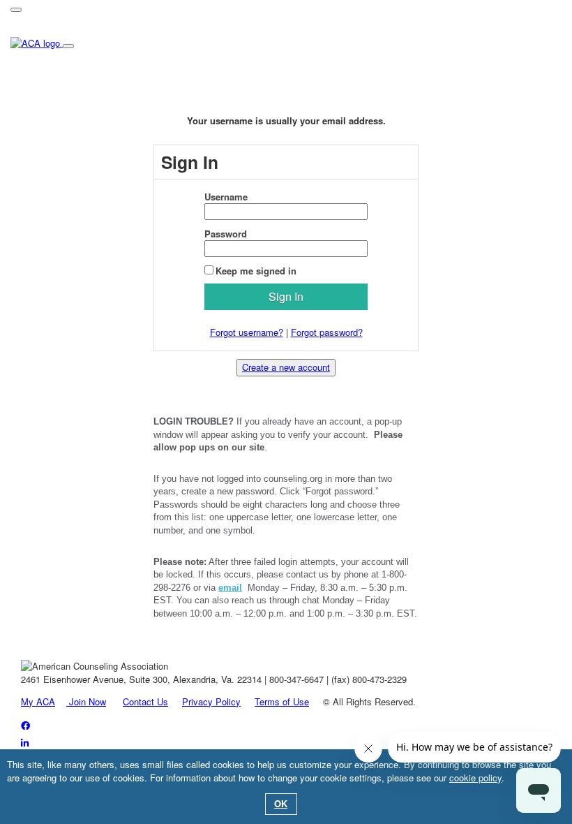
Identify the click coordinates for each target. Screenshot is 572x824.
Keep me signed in (256, 270)
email (230, 587)
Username (226, 197)
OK (280, 803)
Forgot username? (246, 332)
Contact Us (145, 701)
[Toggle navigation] (16, 10)
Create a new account (286, 367)
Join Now (86, 701)
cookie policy (475, 777)
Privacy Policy (211, 701)
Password (225, 234)
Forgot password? (327, 332)
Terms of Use (282, 701)
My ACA (38, 701)
